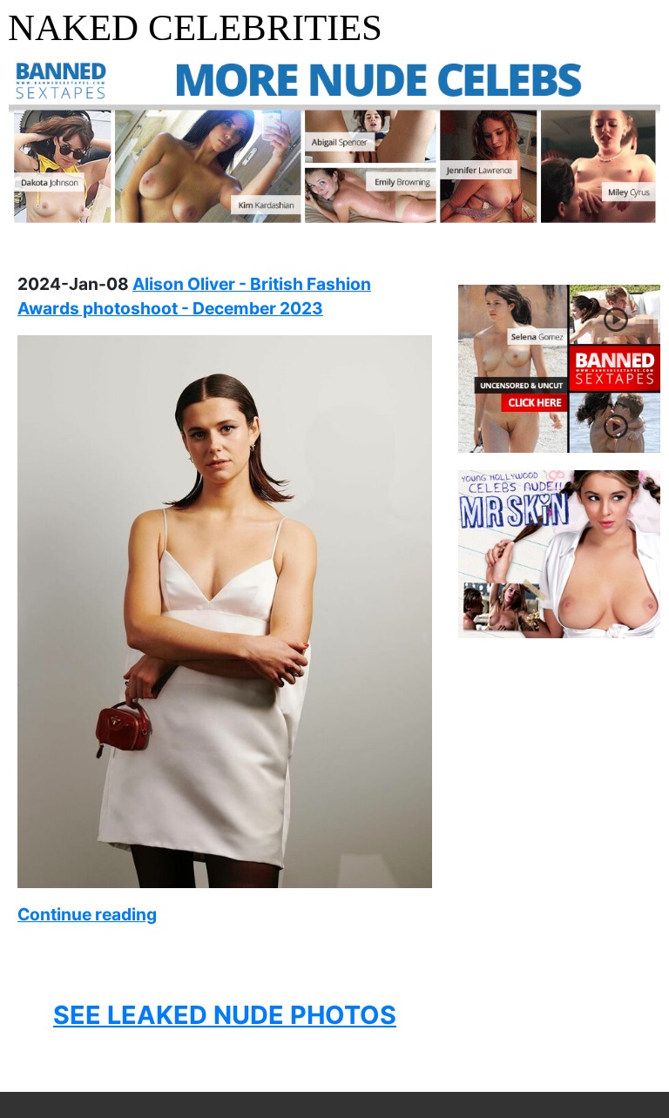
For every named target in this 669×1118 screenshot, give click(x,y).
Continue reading (87, 914)
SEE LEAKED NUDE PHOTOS (224, 1015)
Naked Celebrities (195, 27)
